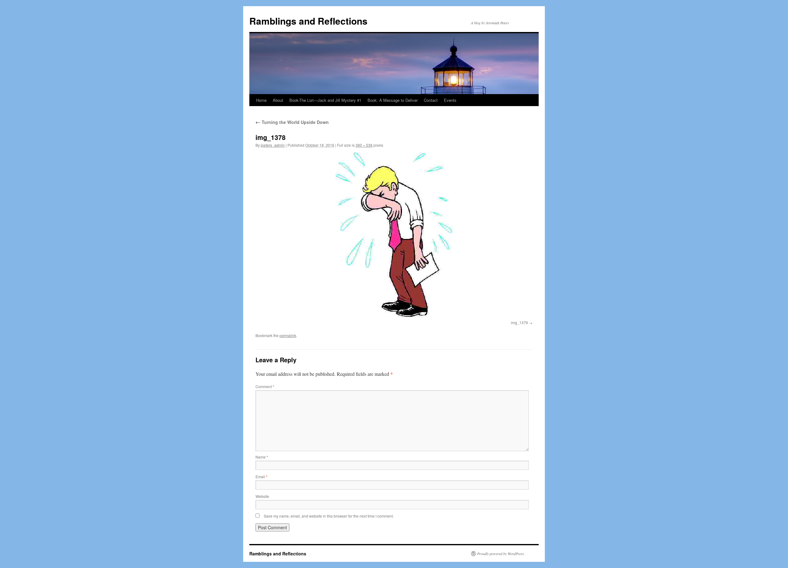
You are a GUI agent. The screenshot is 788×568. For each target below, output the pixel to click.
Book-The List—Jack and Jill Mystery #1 (325, 100)
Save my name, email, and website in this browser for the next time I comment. (329, 515)
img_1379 (519, 322)
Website (262, 496)
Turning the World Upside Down (292, 122)
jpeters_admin (273, 145)
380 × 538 (364, 145)
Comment (264, 386)
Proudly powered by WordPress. (501, 553)
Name (261, 456)
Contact (431, 100)
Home (261, 100)
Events (450, 100)
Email (261, 476)
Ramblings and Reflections (308, 20)
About (278, 100)
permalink (287, 335)
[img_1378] (394, 235)
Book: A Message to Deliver (393, 100)
